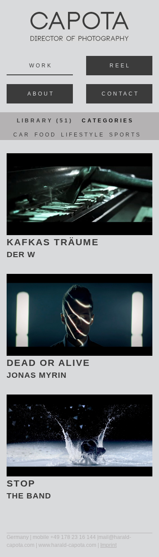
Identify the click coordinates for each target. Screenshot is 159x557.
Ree (119, 66)
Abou (40, 94)
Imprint (108, 545)
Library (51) (45, 121)
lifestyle (83, 135)
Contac (119, 94)
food (45, 135)
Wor (40, 66)
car (21, 135)
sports (125, 135)
